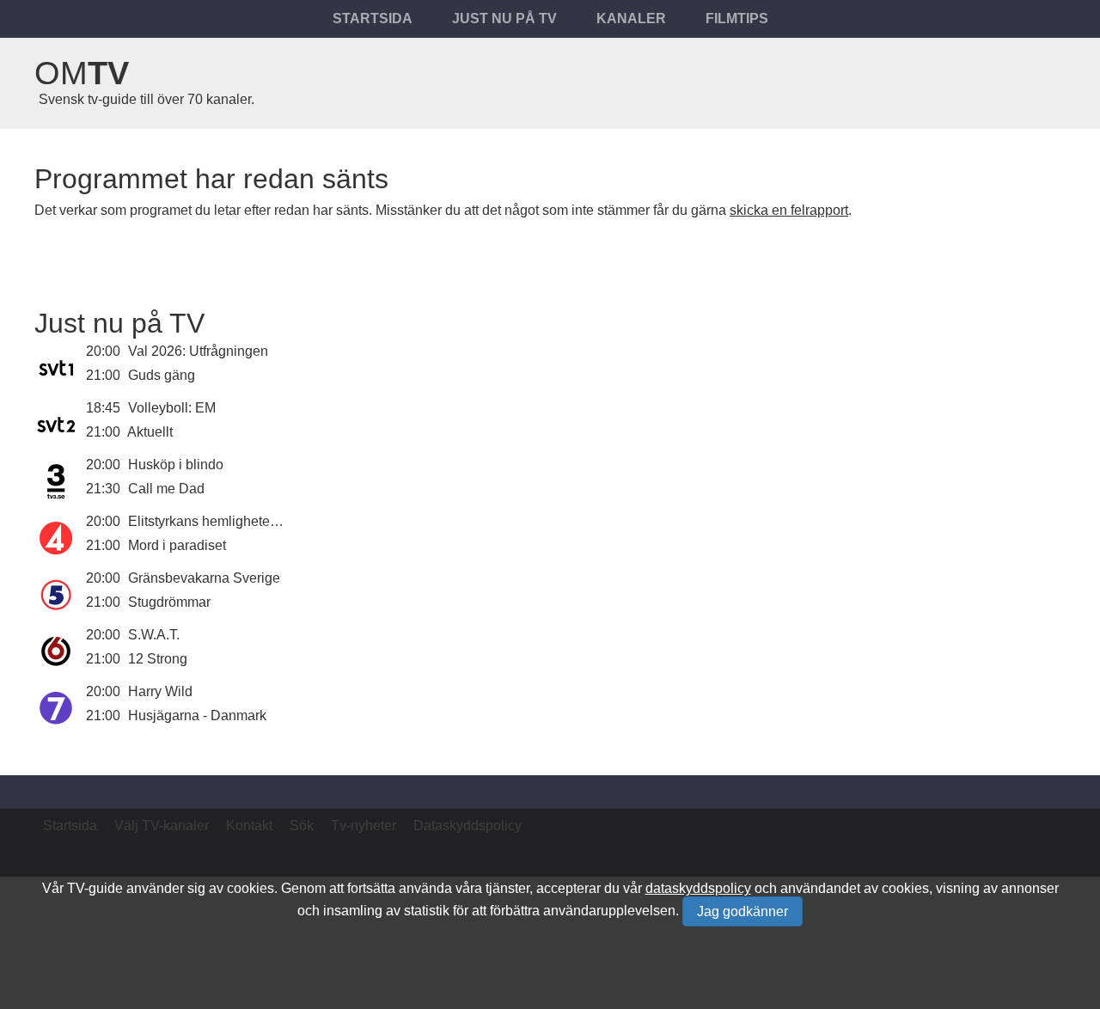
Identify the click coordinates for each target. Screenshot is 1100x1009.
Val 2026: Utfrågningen (198, 351)
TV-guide (95, 888)
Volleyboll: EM (172, 408)
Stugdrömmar (169, 602)
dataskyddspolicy (698, 888)
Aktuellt (150, 432)
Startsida (372, 18)
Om (81, 73)
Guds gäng (161, 375)
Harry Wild (160, 691)
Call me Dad (166, 488)
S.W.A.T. (154, 634)
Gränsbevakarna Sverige (204, 578)
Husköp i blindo (175, 464)
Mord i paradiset (177, 545)
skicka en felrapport (789, 210)
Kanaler (631, 18)
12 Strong (157, 658)
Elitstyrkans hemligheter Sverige (226, 521)
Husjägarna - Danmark (197, 715)
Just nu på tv (504, 18)
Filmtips (737, 18)
